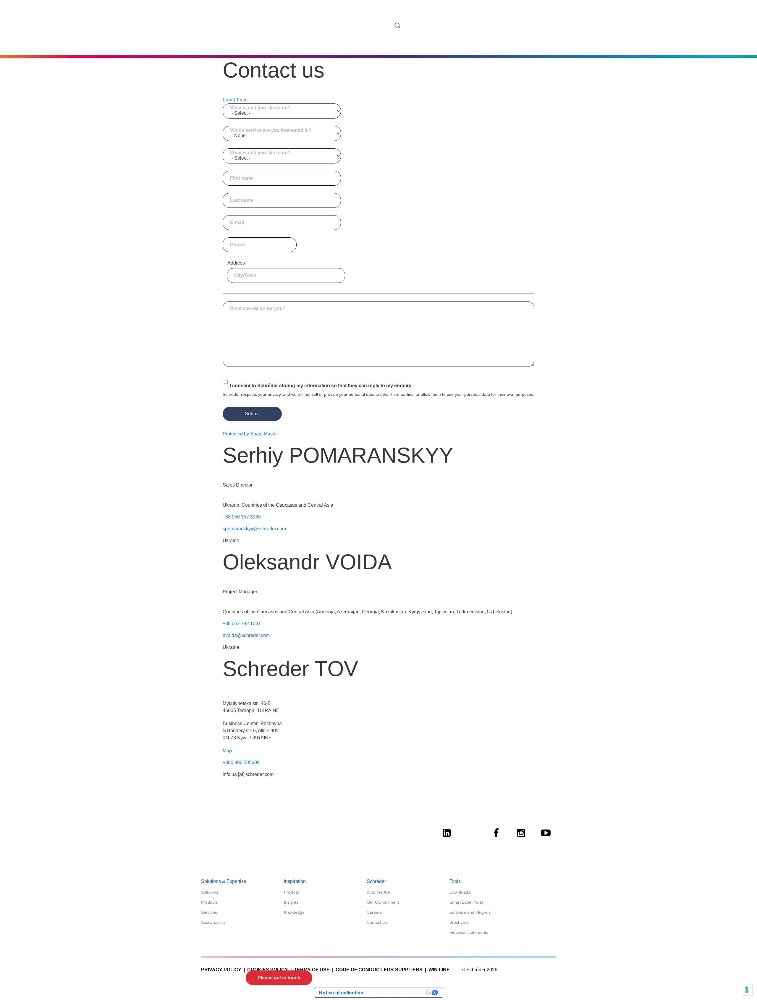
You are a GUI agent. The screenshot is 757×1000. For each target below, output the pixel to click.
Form (228, 99)
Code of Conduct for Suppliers (379, 969)
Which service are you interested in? (271, 130)
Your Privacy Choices (397, 993)
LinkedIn (446, 838)
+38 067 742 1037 (242, 623)
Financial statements (468, 932)
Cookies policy (267, 969)
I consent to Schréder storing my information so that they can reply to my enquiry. (321, 385)
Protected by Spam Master (250, 433)
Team (242, 99)
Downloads (459, 892)
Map (227, 750)
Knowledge (294, 912)
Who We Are (378, 892)
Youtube (546, 838)
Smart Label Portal (466, 902)
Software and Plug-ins (470, 912)
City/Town (245, 275)
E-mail (237, 222)
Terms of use (312, 969)
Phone (237, 244)
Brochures (459, 922)
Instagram (521, 838)
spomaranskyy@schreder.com (254, 528)
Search (397, 25)
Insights (291, 902)
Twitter (471, 838)
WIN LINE (439, 969)
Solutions (209, 892)
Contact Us (377, 922)
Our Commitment (383, 902)
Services (209, 912)
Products (209, 902)
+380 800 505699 (241, 762)
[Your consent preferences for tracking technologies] (746, 989)
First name (242, 178)
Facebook (496, 838)
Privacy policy (221, 969)
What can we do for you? (258, 308)
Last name (241, 200)
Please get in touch (279, 977)
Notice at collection (341, 993)
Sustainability (213, 922)
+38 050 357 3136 (242, 516)
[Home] (376, 35)
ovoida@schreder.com (246, 635)
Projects (291, 892)
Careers (374, 912)
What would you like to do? (260, 107)
